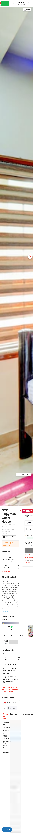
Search (4, 3)
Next (30, 256)
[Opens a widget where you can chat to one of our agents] (7, 829)
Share (28, 9)
